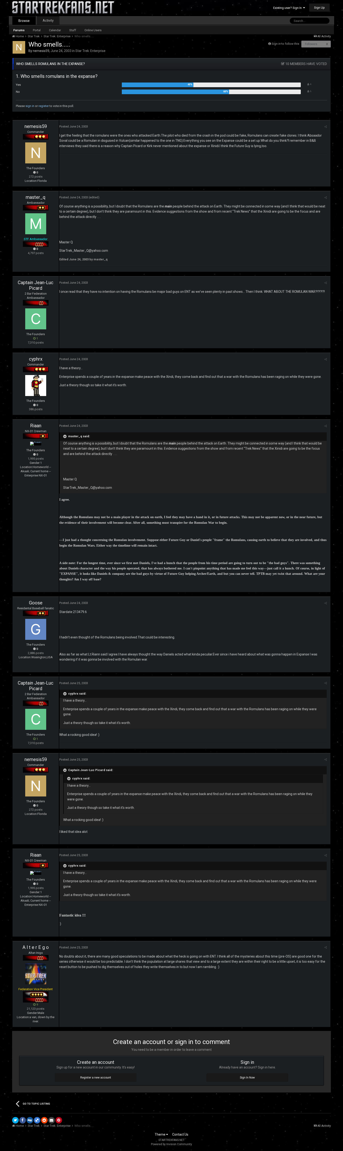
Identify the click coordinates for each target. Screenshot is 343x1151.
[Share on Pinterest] (59, 1120)
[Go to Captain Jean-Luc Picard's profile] (35, 318)
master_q (36, 197)
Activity (48, 20)
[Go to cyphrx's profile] (35, 385)
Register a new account (95, 1077)
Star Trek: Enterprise (90, 51)
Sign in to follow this (285, 43)
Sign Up (319, 7)
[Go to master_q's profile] (35, 223)
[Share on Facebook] (22, 1120)
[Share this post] (325, 126)
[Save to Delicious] (37, 1120)
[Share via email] (51, 1120)
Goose (35, 603)
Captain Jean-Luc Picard (35, 285)
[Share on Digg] (30, 1120)
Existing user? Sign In (288, 8)
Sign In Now (247, 1077)
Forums (18, 30)
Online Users (93, 30)
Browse (24, 21)
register (43, 106)
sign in (29, 106)
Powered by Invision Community (171, 1144)
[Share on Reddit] (44, 1120)
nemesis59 (41, 51)
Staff (72, 30)
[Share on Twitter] (15, 1120)
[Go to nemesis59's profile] (19, 47)
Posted (73, 126)
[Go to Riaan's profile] (35, 443)
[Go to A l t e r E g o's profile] (35, 973)
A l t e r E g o (35, 947)
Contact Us (180, 1134)
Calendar (55, 30)
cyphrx (35, 359)
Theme (160, 1134)
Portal (37, 30)
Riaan (35, 425)
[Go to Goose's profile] (35, 629)
